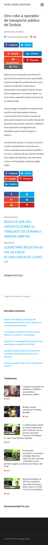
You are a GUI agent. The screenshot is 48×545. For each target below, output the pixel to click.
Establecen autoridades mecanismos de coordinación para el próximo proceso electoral (22, 353)
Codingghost (21, 539)
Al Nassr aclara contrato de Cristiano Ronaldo (32, 410)
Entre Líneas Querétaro (17, 4)
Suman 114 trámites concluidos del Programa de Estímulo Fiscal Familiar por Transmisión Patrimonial (22, 322)
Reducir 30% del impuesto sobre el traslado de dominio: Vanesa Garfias (23, 229)
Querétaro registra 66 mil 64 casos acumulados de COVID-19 (23, 254)
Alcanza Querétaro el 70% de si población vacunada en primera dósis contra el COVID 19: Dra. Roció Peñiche (32, 484)
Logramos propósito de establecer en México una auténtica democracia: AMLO (33, 390)
